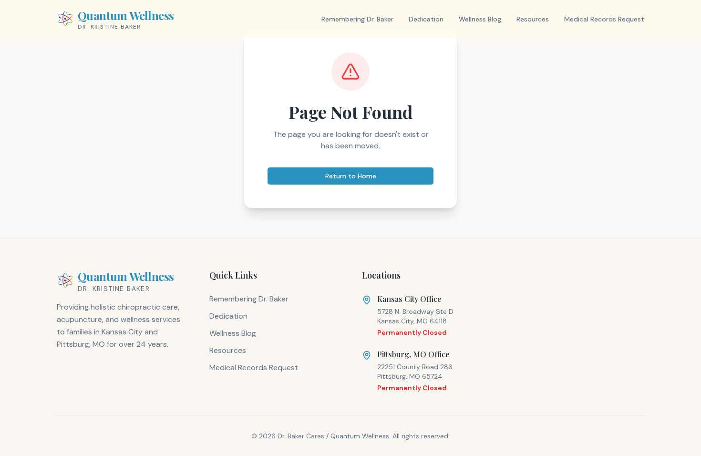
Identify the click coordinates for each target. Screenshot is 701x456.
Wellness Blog (480, 19)
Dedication (426, 19)
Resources (532, 19)
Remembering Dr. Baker (357, 19)
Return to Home (350, 176)
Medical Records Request (604, 19)
